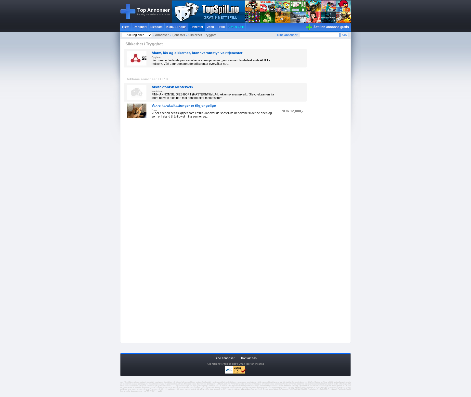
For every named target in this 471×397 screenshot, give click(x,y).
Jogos (139, 391)
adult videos (245, 389)
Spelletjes (312, 389)
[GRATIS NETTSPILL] (261, 21)
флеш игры (268, 389)
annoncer (278, 384)
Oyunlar (127, 391)
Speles (334, 389)
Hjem (126, 27)
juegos (187, 389)
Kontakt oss (249, 358)
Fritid (221, 27)
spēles (198, 382)
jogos (182, 389)
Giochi (348, 389)
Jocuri (285, 389)
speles (142, 382)
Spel (295, 389)
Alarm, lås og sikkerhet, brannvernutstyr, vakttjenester (197, 53)
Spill (291, 389)
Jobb (210, 27)
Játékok (304, 389)
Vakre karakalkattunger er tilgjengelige (184, 105)
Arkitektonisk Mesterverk (172, 87)
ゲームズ (158, 391)
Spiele (275, 389)
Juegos (134, 391)
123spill (220, 384)
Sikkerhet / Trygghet (202, 35)
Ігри (121, 391)
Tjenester (196, 27)
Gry (318, 389)
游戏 (152, 391)
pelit (177, 389)
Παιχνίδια (205, 389)
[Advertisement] (215, 164)
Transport (140, 27)
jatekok (193, 389)
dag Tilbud (124, 382)
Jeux (281, 389)
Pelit (322, 389)
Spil (299, 389)
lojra (199, 389)
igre (211, 389)
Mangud (327, 389)
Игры (260, 389)
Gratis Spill (236, 27)
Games (254, 389)
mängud (217, 389)
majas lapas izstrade (342, 382)
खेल (147, 391)
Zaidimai (341, 389)
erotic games (234, 389)
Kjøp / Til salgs (176, 27)
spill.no (227, 384)
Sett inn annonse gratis (331, 27)
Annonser (162, 35)
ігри (222, 389)
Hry (144, 391)
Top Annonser (153, 10)
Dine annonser (287, 35)
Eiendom (156, 27)
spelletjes (171, 389)
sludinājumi (299, 382)
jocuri (164, 389)
